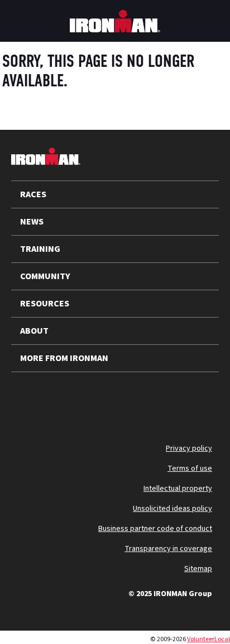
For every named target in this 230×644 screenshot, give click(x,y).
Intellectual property (177, 488)
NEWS (32, 222)
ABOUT (34, 331)
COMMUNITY (45, 276)
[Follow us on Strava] (174, 399)
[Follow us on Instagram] (87, 399)
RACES (33, 194)
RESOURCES (44, 303)
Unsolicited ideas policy (172, 508)
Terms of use (189, 468)
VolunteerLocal (208, 639)
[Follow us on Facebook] (145, 399)
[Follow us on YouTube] (58, 399)
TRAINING (40, 249)
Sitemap (198, 568)
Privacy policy (189, 448)
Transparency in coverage (168, 548)
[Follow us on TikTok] (116, 399)
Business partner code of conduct (155, 528)
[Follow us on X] (29, 399)
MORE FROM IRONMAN (64, 358)
